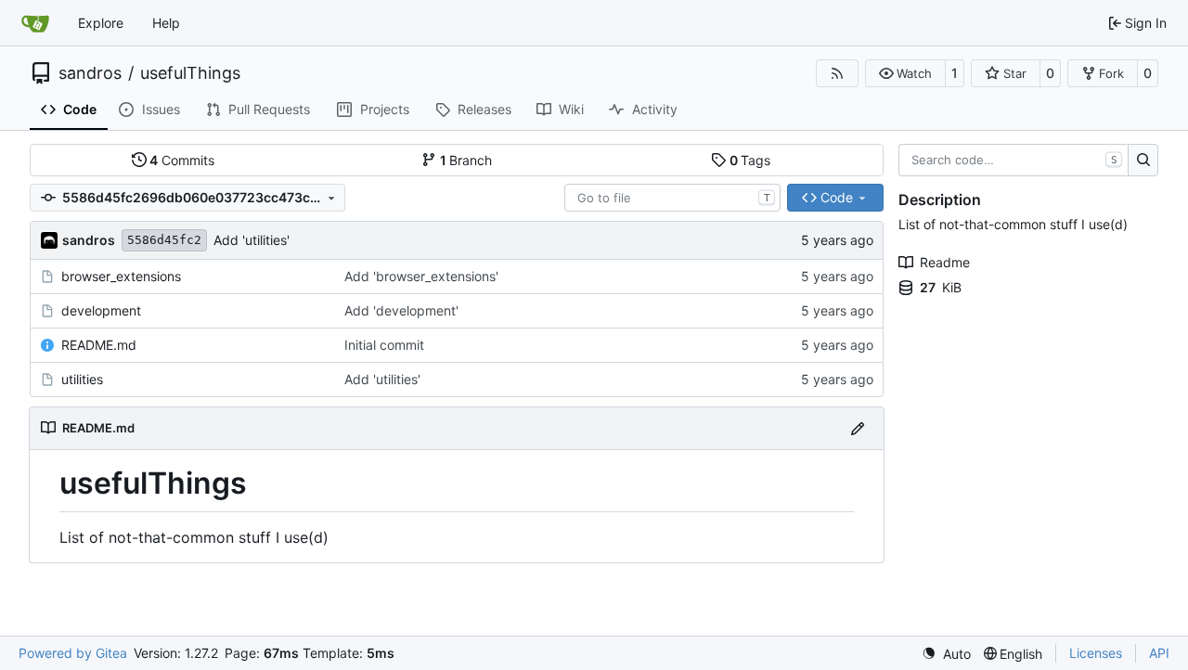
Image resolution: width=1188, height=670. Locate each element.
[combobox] (672, 198)
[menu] (946, 654)
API (1159, 653)
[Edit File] (857, 428)
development (101, 310)
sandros (90, 73)
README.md (98, 345)
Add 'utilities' (251, 240)
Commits (181, 160)
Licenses (1095, 653)
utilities (82, 379)
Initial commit (384, 345)
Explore (100, 23)
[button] (905, 73)
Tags (750, 160)
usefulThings (190, 73)
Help (166, 23)
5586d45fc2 (164, 240)
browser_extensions (121, 276)
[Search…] (1143, 160)
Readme (945, 262)
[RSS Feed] (837, 73)
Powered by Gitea (73, 653)
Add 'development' (401, 310)
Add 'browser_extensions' (421, 276)
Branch (466, 160)
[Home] (35, 23)
